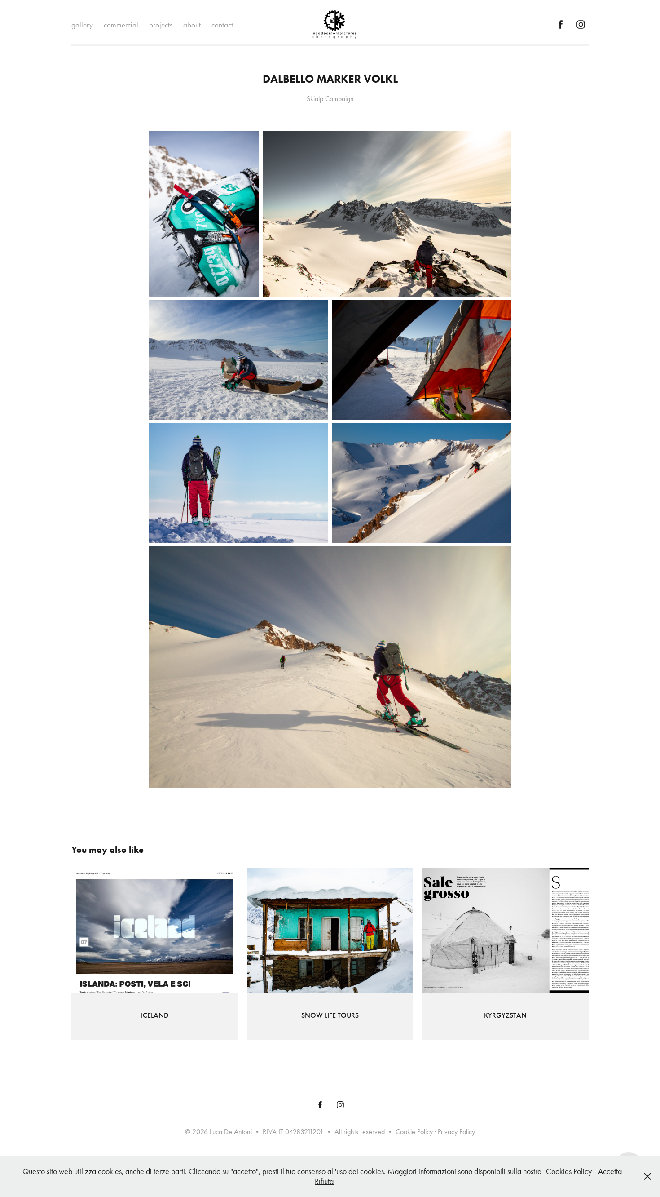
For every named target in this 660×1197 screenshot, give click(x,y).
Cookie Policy (414, 1131)
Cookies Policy (569, 1171)
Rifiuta (324, 1181)
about (192, 24)
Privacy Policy (456, 1131)
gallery (82, 24)
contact (222, 24)
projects (160, 24)
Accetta (610, 1171)
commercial (121, 24)
